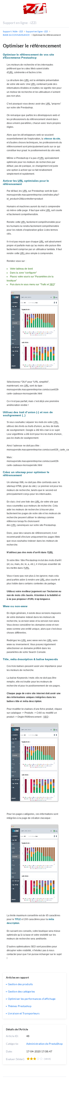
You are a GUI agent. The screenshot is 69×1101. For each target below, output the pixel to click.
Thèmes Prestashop (19, 1006)
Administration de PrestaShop (44, 1043)
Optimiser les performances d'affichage (31, 998)
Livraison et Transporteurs (24, 1013)
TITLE (18, 919)
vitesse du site (52, 138)
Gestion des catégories (21, 991)
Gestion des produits (20, 984)
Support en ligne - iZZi (19, 23)
